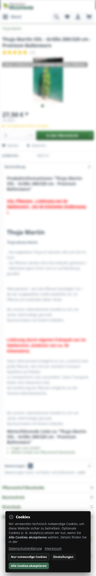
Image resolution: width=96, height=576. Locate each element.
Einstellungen (63, 557)
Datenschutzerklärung (25, 548)
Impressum (53, 548)
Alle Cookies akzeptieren (29, 566)
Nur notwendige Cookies (29, 557)
